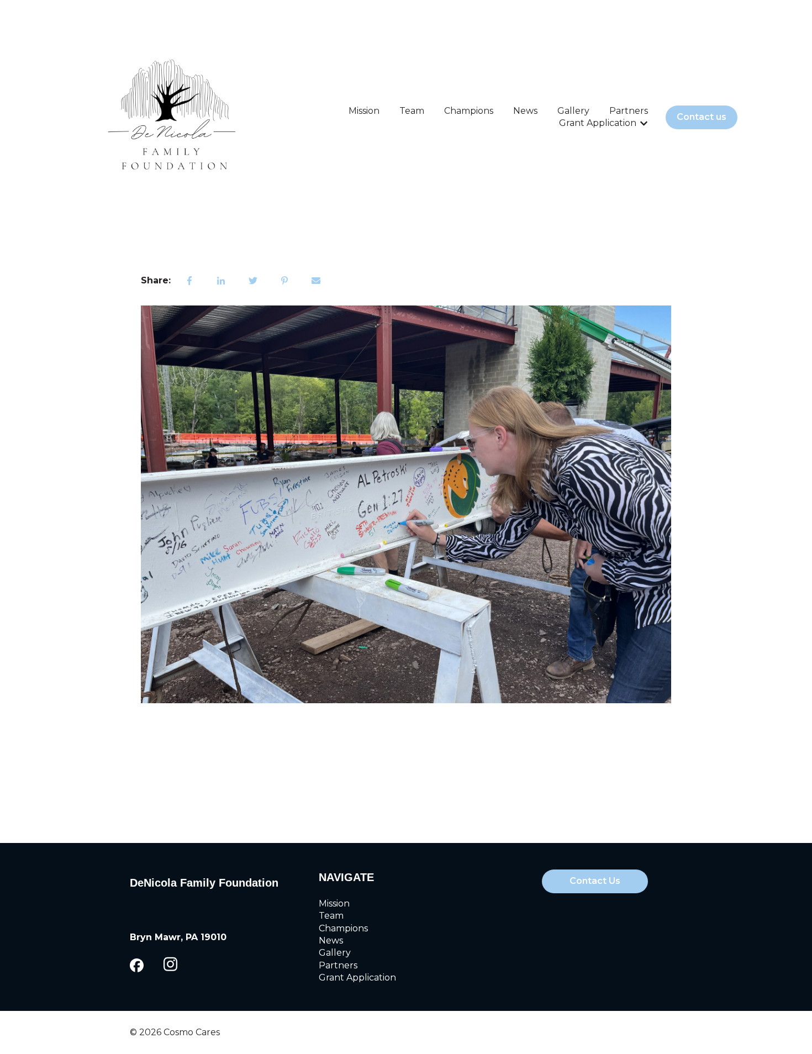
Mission (364, 111)
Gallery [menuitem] (335, 952)
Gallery (573, 111)
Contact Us (595, 881)
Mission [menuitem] (334, 903)
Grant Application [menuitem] (357, 977)
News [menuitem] (331, 940)
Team (411, 111)
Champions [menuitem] (343, 928)
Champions (468, 111)
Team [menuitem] (331, 915)
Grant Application (597, 123)
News (525, 111)
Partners (628, 111)
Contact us (701, 117)
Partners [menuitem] (338, 965)
